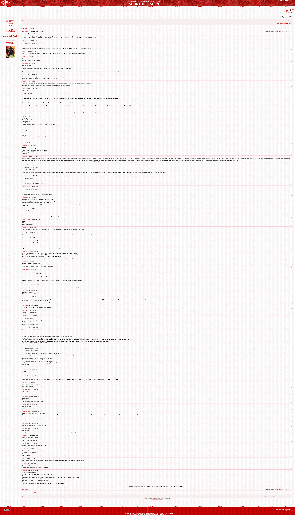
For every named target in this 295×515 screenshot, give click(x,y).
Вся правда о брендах (156, 504)
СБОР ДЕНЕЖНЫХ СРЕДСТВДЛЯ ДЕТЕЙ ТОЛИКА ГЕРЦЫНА (10, 36)
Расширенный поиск (287, 17)
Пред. (23, 486)
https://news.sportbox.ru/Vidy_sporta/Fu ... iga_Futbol (34, 136)
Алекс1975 (26, 240)
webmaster (289, 509)
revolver (25, 214)
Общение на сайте (27, 21)
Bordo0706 (26, 251)
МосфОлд (26, 186)
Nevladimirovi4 (27, 411)
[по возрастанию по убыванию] (177, 486)
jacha (25, 164)
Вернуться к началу (291, 38)
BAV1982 (26, 470)
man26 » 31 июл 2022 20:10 (32, 167)
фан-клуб (242, 6)
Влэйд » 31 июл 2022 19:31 (32, 318)
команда (101, 6)
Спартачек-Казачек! (28, 140)
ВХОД (10, 25)
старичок (26, 428)
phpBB (154, 498)
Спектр (25, 33)
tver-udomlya (27, 285)
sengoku (26, 156)
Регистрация (285, 23)
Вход (290, 23)
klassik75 (26, 389)
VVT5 (25, 51)
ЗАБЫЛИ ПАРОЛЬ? (10, 31)
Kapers (25, 296)
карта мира (124, 6)
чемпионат (42, 6)
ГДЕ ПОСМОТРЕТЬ (10, 23)
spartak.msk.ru (165, 513)
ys (24, 232)
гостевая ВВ (177, 6)
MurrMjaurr (26, 396)
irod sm (25, 404)
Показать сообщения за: (135, 486)
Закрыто (22, 30)
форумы (200, 6)
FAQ (280, 23)
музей (271, 6)
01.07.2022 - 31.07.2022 (28, 28)
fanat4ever (26, 40)
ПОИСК (10, 28)
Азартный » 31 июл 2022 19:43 (32, 189)
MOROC (26, 290)
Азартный (26, 327)
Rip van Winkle (27, 219)
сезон (24, 6)
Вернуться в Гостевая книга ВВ (29, 492)
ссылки (286, 6)
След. (290, 486)
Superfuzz (26, 305)
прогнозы (220, 6)
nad (25, 458)
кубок (61, 6)
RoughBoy (26, 435)
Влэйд (25, 145)
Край (25, 261)
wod (25, 382)
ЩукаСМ (26, 269)
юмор (259, 6)
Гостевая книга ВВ (36, 21)
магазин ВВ (150, 6)
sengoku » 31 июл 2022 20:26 (32, 43)
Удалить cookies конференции (271, 496)
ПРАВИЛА (10, 27)
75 (291, 31)
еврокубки (80, 6)
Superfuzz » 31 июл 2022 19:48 (32, 272)
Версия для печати (291, 20)
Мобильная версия (288, 20)
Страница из (277, 31)
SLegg (25, 63)
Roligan (25, 310)
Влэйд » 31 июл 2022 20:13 (32, 178)
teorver (25, 88)
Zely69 (25, 369)
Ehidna (25, 74)
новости (9, 6)
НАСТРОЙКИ (10, 29)
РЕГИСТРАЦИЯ (10, 30)
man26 (25, 208)
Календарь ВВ (289, 25)
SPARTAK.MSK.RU (131, 513)
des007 (25, 443)
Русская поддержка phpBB (157, 499)
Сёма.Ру (290, 510)
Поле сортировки (154, 486)
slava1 (25, 81)
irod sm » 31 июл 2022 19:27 (32, 348)
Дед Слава (26, 56)
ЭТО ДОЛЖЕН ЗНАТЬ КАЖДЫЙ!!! (10, 21)
